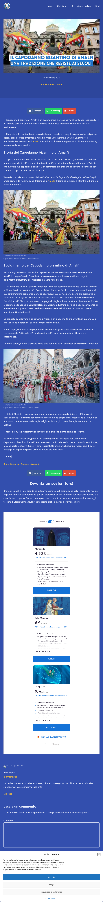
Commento (9, 820)
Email (71, 110)
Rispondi (7, 794)
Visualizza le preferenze (51, 892)
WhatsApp (55, 110)
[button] (99, 854)
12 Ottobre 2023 (10, 777)
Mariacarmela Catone (51, 84)
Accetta (51, 877)
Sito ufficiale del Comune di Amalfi (21, 464)
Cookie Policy (50, 898)
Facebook (38, 110)
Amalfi (36, 141)
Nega (51, 884)
